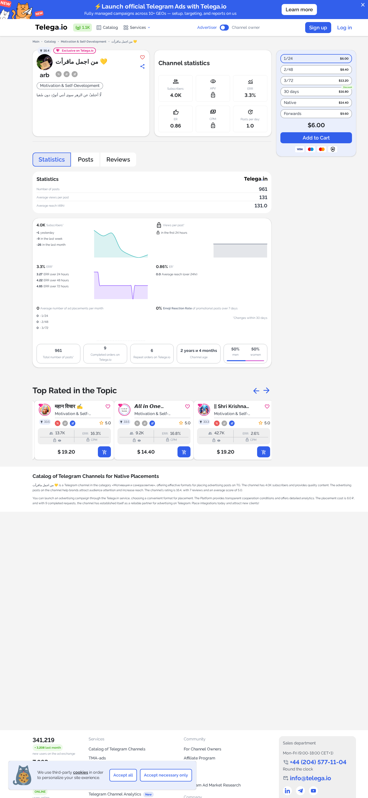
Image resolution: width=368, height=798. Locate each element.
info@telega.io (310, 778)
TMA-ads (97, 758)
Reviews (118, 159)
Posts (85, 159)
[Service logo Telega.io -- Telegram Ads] (51, 27)
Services (138, 27)
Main (36, 41)
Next (266, 390)
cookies (80, 772)
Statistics (52, 159)
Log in (344, 28)
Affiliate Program (199, 758)
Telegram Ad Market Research (212, 785)
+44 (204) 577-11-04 (318, 762)
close (363, 5)
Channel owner (246, 28)
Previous (256, 390)
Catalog (110, 27)
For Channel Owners (202, 749)
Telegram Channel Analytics (115, 794)
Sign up (318, 28)
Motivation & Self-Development (83, 41)
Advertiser (207, 28)
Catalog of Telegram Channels (117, 749)
